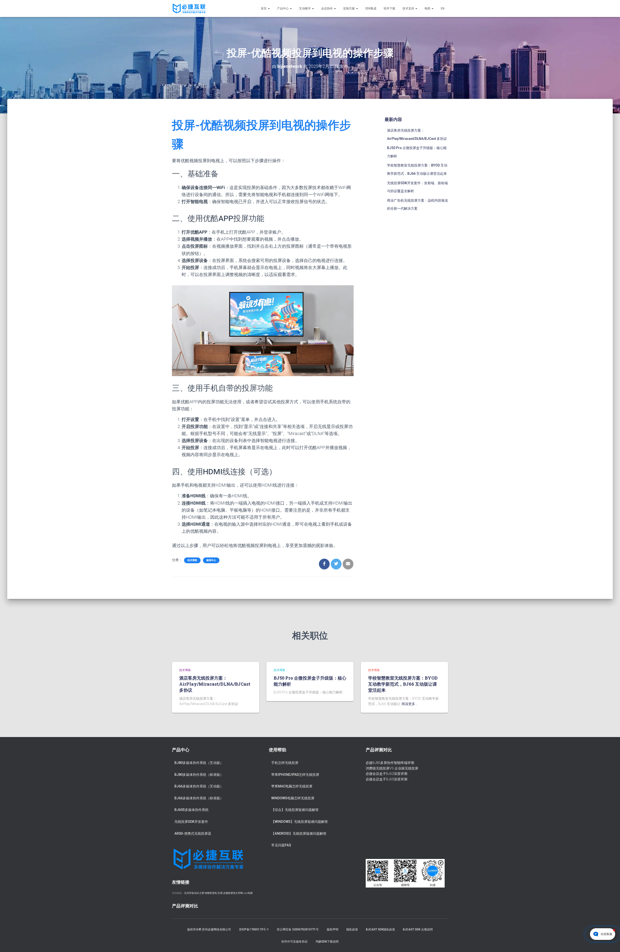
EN (442, 8)
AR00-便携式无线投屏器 (192, 833)
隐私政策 (352, 929)
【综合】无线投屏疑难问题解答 (295, 810)
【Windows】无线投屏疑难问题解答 (299, 822)
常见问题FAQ (281, 845)
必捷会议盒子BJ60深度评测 (386, 779)
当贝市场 (189, 893)
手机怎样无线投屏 (284, 763)
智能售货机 (211, 893)
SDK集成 (370, 8)
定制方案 (349, 8)
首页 (264, 8)
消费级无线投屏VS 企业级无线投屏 (392, 768)
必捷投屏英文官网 (233, 893)
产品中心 (283, 8)
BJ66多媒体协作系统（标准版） (198, 798)
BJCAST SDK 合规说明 (418, 929)
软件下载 (389, 8)
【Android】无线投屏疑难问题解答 (298, 833)
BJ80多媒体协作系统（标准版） (198, 775)
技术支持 (409, 8)
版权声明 (332, 929)
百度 (220, 893)
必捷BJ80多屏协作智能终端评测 (390, 763)
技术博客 (192, 560)
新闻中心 (211, 560)
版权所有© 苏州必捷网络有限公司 (209, 929)
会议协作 (327, 8)
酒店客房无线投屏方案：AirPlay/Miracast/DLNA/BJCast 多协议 (214, 684)
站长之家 (199, 893)
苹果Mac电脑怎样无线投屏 (291, 786)
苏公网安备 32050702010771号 (298, 929)
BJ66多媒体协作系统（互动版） (198, 786)
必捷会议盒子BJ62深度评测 (386, 774)
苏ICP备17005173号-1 (254, 929)
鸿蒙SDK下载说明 (327, 941)
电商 (428, 8)
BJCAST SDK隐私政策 (380, 929)
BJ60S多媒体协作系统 (191, 810)
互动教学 (305, 8)
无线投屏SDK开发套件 (191, 822)
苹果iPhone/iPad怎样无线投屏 (295, 775)
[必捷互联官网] (189, 8)
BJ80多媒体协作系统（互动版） (198, 763)
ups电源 (248, 893)
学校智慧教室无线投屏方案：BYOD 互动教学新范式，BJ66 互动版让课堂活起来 (403, 684)
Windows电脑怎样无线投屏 (292, 798)
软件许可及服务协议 (294, 941)
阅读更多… (409, 704)
